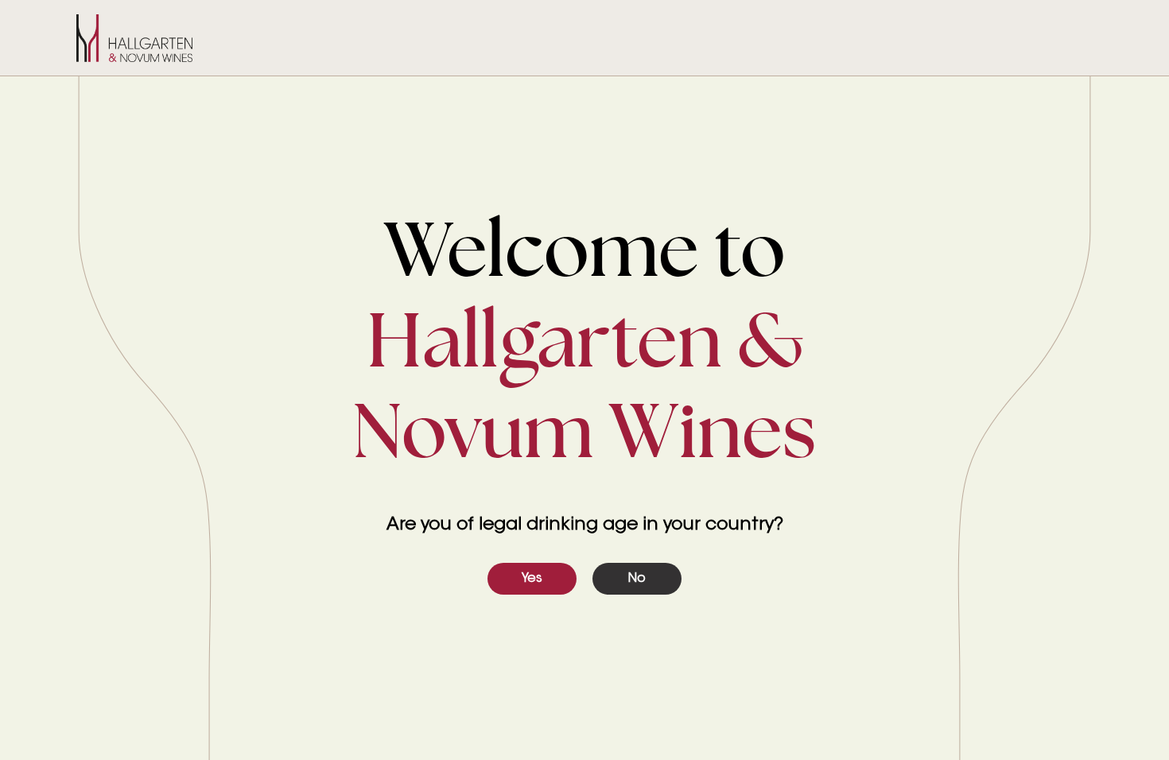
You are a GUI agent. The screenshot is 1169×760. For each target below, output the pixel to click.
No (637, 578)
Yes (532, 578)
